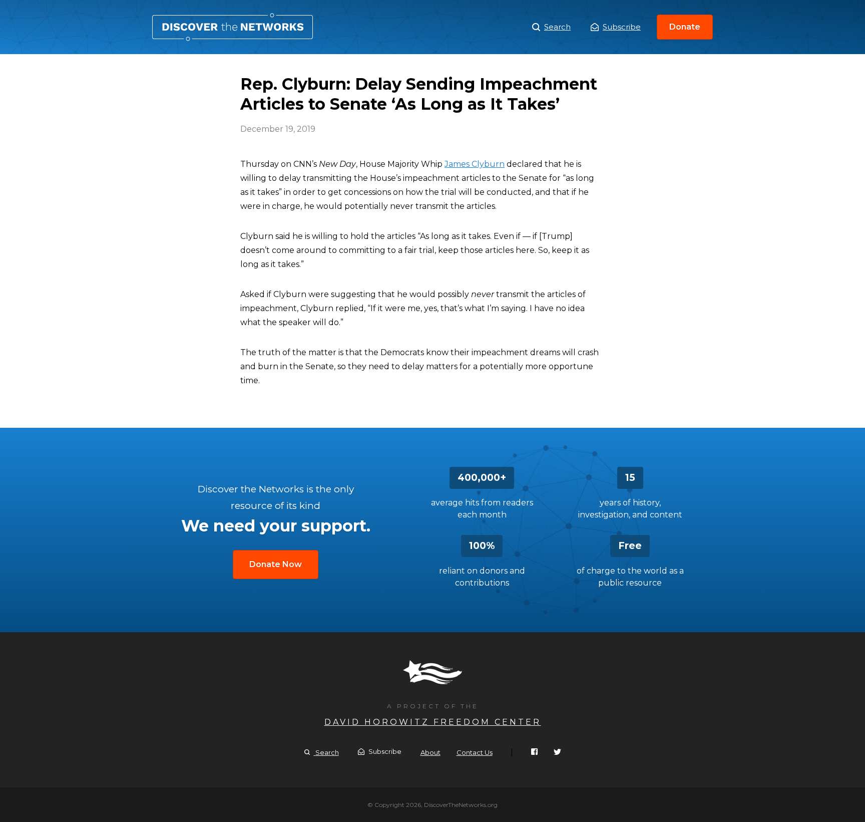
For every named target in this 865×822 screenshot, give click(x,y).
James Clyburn (475, 164)
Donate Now (275, 564)
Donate (684, 27)
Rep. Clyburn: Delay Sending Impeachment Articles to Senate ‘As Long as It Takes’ (232, 27)
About (430, 752)
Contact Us (475, 752)
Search (557, 27)
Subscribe (622, 27)
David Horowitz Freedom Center (432, 722)
